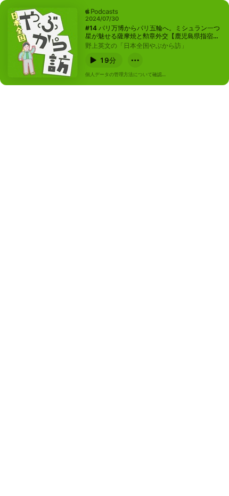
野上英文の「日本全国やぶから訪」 (136, 45)
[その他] (135, 60)
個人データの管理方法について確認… (125, 74)
